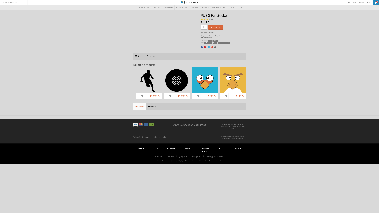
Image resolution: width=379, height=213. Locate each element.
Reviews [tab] (140, 106)
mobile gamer (222, 42)
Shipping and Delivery (184, 161)
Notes (139, 56)
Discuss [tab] (153, 106)
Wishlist (361, 2)
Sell (350, 2)
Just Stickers (189, 2)
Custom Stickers (143, 7)
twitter (170, 156)
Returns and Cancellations (200, 161)
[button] (376, 2)
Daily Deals (168, 7)
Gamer (215, 42)
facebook (158, 156)
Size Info (151, 56)
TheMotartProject (214, 36)
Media (187, 149)
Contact (237, 149)
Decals (232, 7)
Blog (221, 149)
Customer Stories (204, 150)
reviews (211, 19)
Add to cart (216, 27)
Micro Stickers (182, 7)
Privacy (174, 161)
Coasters (205, 7)
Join (354, 2)
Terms (169, 161)
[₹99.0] (205, 92)
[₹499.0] (149, 92)
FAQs (155, 149)
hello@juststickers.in (215, 156)
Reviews (171, 149)
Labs (241, 7)
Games (210, 40)
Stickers (157, 7)
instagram (196, 156)
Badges (195, 7)
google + (183, 156)
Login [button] (368, 2)
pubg (228, 42)
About (141, 149)
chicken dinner (208, 42)
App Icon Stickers (219, 7)
